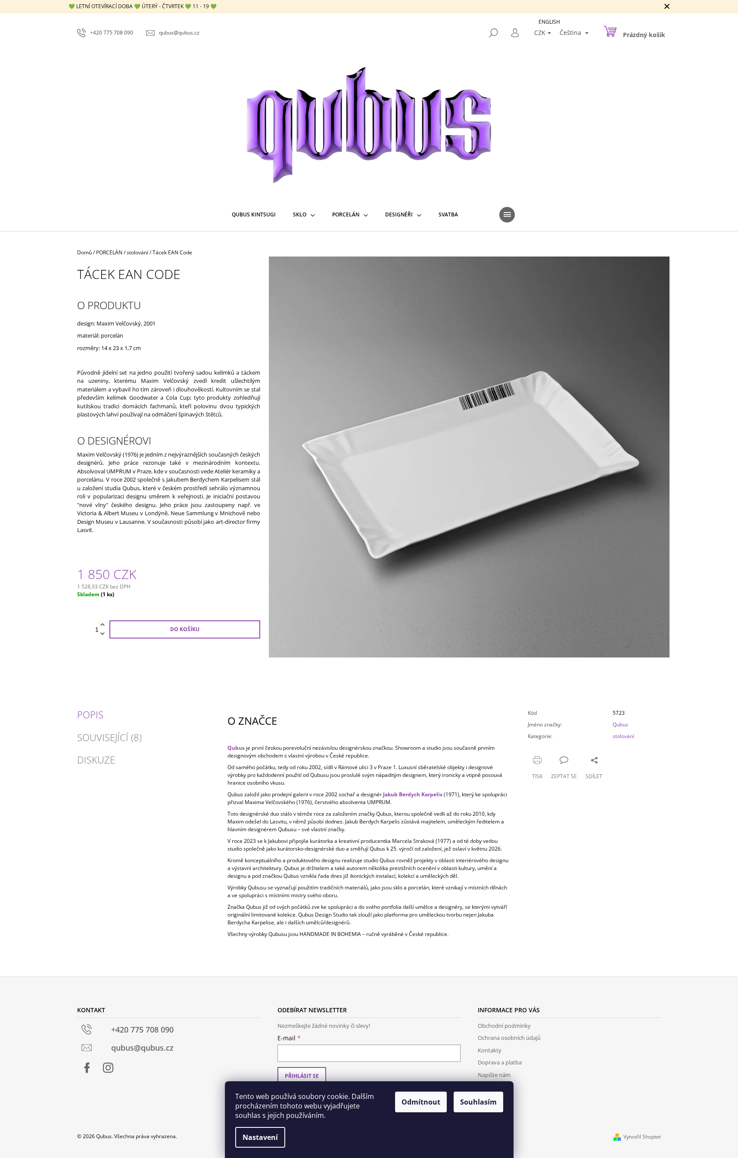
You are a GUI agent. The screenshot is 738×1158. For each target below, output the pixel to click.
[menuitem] (253, 214)
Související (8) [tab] (109, 737)
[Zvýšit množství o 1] (102, 624)
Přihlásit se (302, 1076)
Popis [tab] (90, 714)
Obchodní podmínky (504, 1026)
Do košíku (184, 629)
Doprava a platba (500, 1062)
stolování (623, 736)
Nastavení (260, 1137)
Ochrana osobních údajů (509, 1038)
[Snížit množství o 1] (102, 633)
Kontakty (489, 1050)
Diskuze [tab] (96, 759)
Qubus (620, 724)
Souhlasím (478, 1102)
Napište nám (494, 1075)
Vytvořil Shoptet (642, 1136)
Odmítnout (421, 1102)
